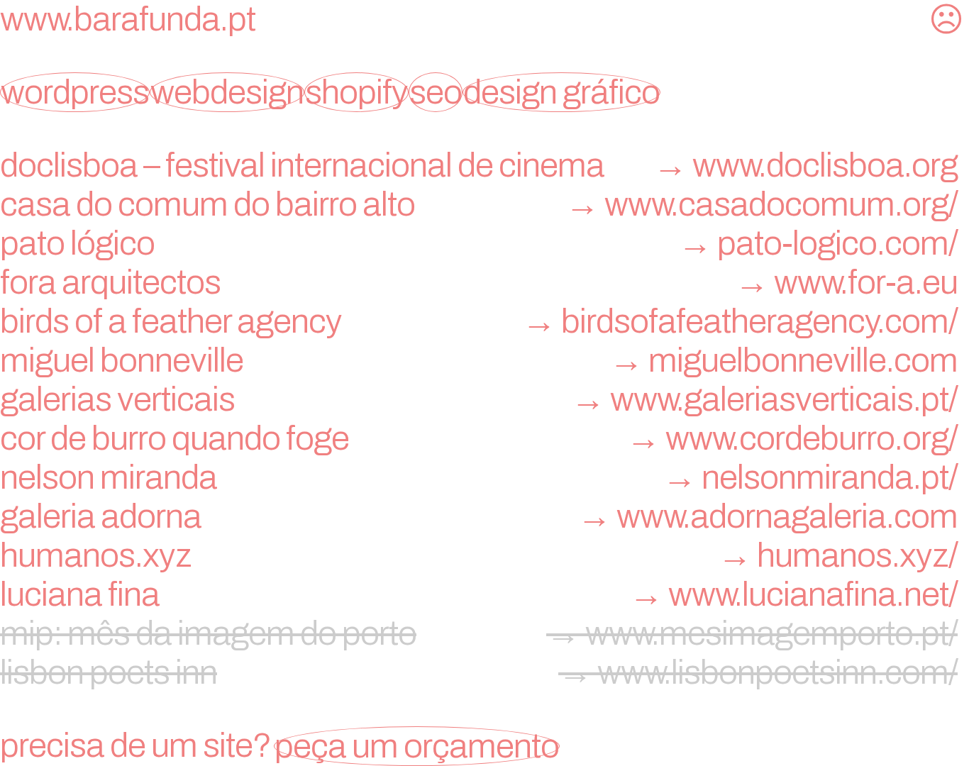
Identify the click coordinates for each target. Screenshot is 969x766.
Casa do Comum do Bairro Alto (479, 204)
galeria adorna (479, 516)
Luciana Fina (479, 594)
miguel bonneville (479, 360)
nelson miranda (479, 477)
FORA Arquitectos (479, 282)
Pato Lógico (479, 243)
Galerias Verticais (479, 399)
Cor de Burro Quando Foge (479, 438)
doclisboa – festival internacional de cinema (479, 165)
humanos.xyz (479, 555)
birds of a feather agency (479, 321)
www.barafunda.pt (127, 19)
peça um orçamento (417, 746)
